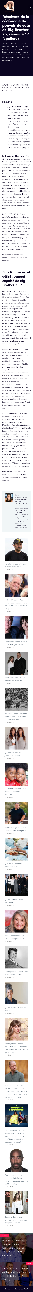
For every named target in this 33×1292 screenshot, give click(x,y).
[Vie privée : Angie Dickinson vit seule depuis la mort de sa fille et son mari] (16, 709)
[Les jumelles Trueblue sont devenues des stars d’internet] (16, 784)
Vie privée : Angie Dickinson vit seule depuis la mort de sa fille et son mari (16, 717)
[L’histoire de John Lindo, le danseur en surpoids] (16, 673)
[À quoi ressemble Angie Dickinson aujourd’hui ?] (16, 931)
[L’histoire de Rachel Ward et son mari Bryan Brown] (16, 637)
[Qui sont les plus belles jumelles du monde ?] (16, 748)
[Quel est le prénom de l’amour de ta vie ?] (16, 859)
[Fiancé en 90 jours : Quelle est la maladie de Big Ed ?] (16, 823)
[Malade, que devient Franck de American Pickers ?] (16, 559)
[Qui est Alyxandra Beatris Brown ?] (16, 1003)
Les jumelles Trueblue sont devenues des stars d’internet (15, 792)
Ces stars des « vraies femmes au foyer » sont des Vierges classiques (16, 1220)
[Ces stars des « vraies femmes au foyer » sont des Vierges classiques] (16, 1212)
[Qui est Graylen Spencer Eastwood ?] (16, 895)
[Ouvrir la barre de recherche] (25, 7)
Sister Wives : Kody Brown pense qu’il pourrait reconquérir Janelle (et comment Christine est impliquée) (15, 1247)
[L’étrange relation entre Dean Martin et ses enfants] (16, 967)
